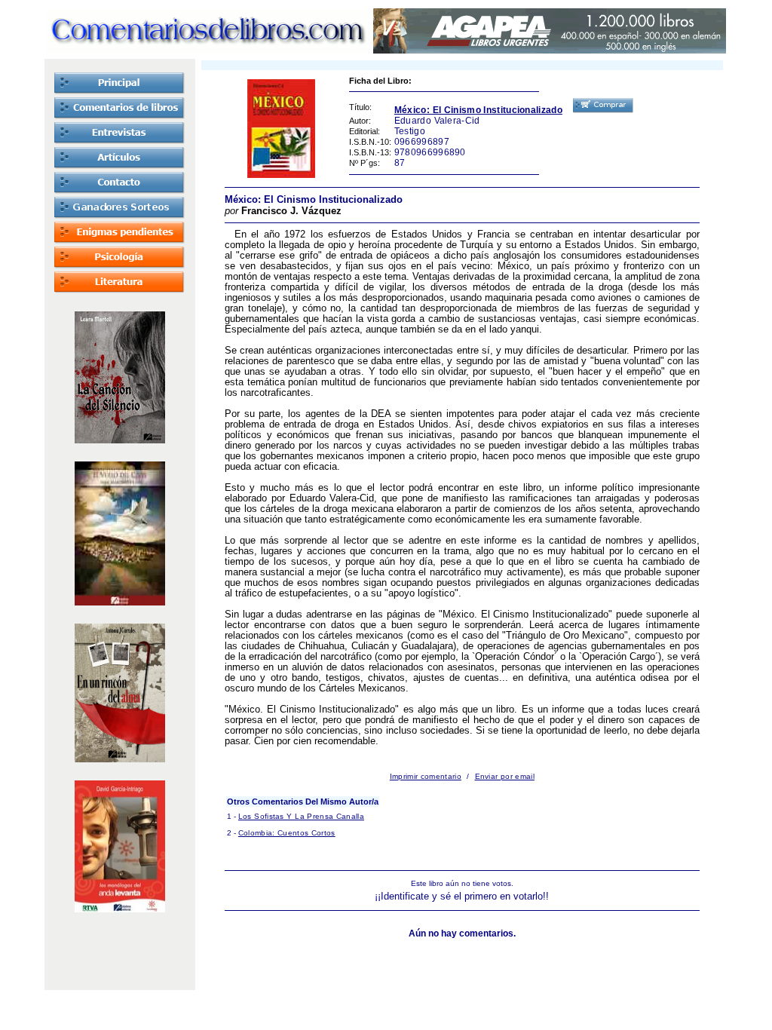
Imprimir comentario (425, 776)
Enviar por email (505, 776)
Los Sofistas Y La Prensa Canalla (301, 816)
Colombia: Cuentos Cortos (286, 833)
